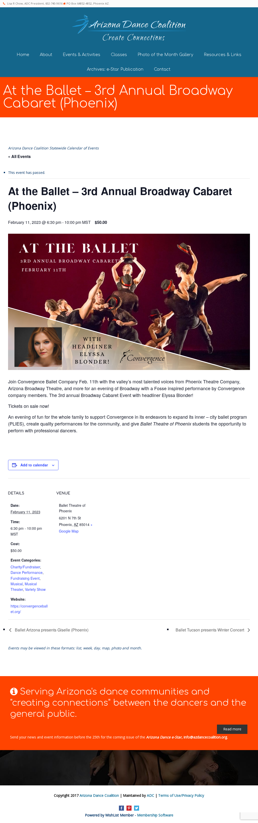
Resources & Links (222, 54)
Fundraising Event (25, 578)
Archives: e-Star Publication (115, 69)
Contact (162, 69)
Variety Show (35, 589)
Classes (119, 54)
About (46, 54)
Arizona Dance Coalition (99, 795)
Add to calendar (34, 464)
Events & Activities (81, 54)
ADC (150, 795)
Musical (17, 583)
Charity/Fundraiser (25, 566)
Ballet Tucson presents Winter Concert (210, 630)
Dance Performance (27, 572)
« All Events (19, 156)
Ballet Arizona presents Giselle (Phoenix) (51, 630)
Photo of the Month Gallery (165, 54)
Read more (232, 729)
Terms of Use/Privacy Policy (181, 795)
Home (23, 54)
